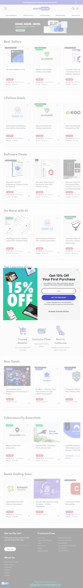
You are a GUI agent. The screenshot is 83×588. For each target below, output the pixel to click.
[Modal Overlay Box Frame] (41, 294)
